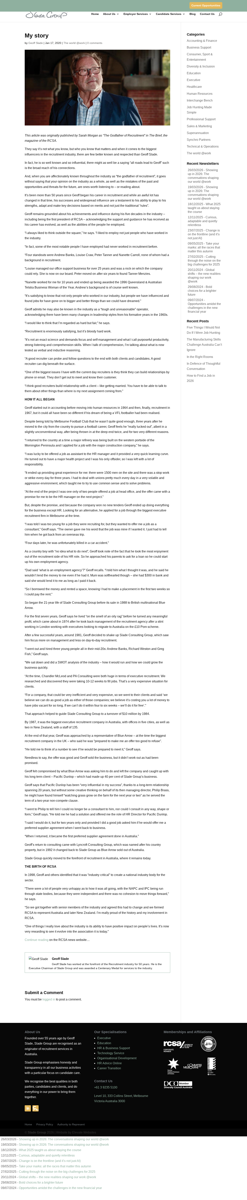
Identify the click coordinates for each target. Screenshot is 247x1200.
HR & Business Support (113, 1048)
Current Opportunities (205, 5)
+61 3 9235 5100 (105, 1087)
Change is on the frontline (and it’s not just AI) (204, 234)
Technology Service (110, 1053)
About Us (109, 14)
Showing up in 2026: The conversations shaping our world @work (64, 1139)
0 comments (94, 42)
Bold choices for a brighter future (202, 290)
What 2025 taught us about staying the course (204, 207)
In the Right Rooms (200, 356)
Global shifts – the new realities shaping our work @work (57, 1177)
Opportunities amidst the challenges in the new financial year (204, 307)
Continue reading (36, 939)
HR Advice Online (109, 1063)
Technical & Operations (203, 146)
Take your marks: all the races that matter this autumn (204, 247)
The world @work (74, 42)
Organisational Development (116, 1058)
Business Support (199, 47)
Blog (192, 14)
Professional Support (201, 119)
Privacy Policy (44, 1124)
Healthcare (194, 86)
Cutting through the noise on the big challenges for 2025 (204, 260)
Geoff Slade (35, 42)
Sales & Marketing (199, 126)
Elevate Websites (84, 1132)
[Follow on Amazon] (35, 1108)
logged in (48, 999)
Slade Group (37, 1132)
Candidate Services (168, 14)
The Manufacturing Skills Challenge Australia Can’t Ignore (204, 345)
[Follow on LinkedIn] (28, 1108)
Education (194, 73)
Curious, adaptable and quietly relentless (202, 221)
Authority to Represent (71, 1124)
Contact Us (207, 14)
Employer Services (136, 14)
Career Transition (109, 1068)
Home (95, 14)
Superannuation (198, 133)
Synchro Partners (199, 139)
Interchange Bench (200, 100)
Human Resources (199, 93)
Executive (193, 80)
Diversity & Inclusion (201, 66)
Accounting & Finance (202, 40)
